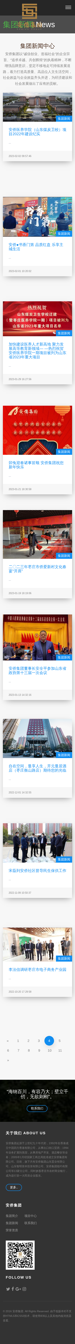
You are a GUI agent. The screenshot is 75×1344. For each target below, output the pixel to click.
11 (60, 1050)
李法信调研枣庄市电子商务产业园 (37, 969)
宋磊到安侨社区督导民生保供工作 (37, 870)
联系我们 (37, 1108)
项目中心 (30, 1215)
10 (50, 1050)
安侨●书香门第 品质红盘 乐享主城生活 (36, 246)
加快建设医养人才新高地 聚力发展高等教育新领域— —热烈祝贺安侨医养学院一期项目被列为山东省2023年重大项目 (37, 350)
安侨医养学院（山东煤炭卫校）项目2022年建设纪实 (37, 131)
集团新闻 (64, 118)
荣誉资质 (12, 1230)
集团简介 (12, 1215)
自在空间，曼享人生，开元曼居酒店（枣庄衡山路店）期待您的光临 (37, 768)
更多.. (14, 1187)
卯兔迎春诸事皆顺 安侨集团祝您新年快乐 (36, 464)
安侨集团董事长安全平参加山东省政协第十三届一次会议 (37, 670)
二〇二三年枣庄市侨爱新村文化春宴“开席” (37, 568)
